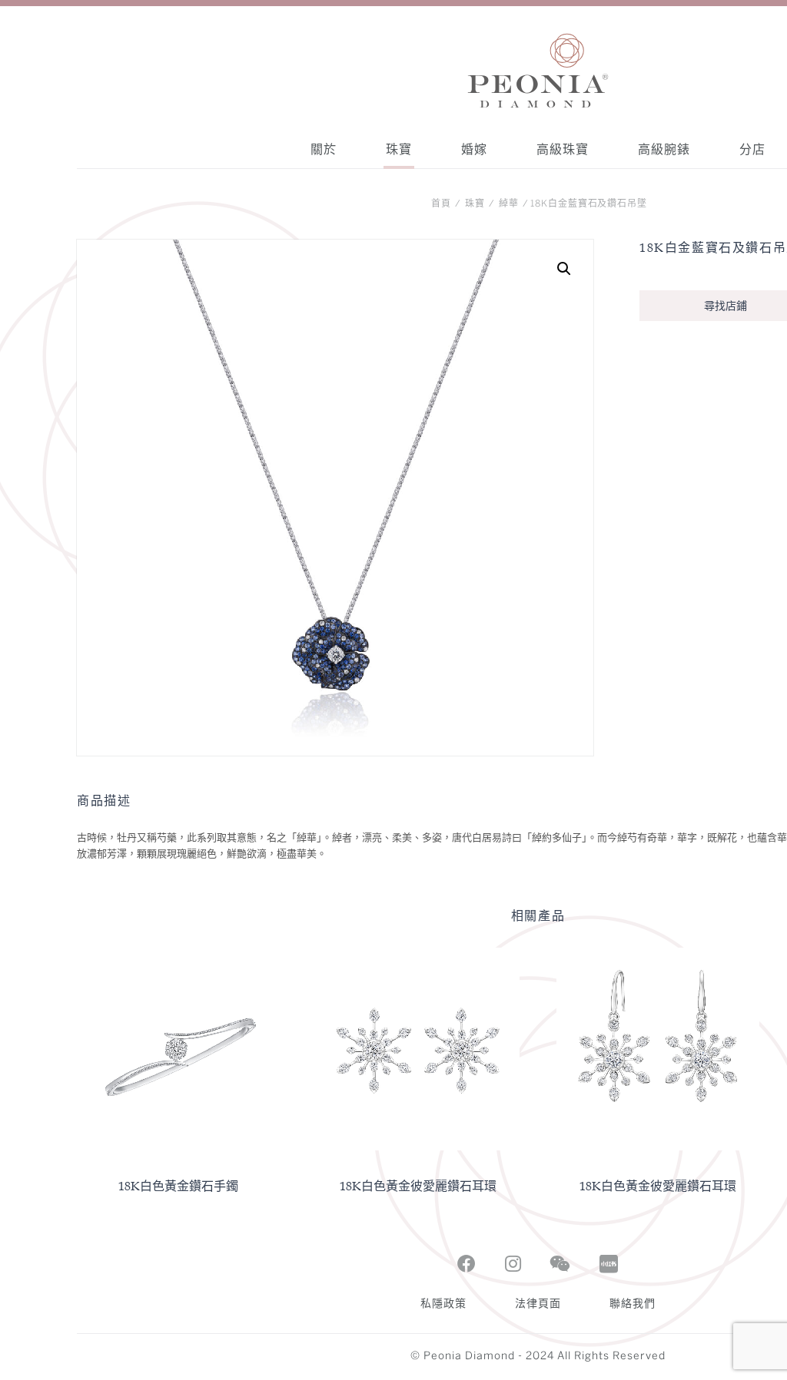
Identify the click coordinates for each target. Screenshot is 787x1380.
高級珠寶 (562, 149)
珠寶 (399, 149)
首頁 (441, 204)
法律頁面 (538, 1304)
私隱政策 (443, 1304)
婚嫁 (474, 149)
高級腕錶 (664, 149)
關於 (323, 149)
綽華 (509, 204)
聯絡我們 (632, 1304)
